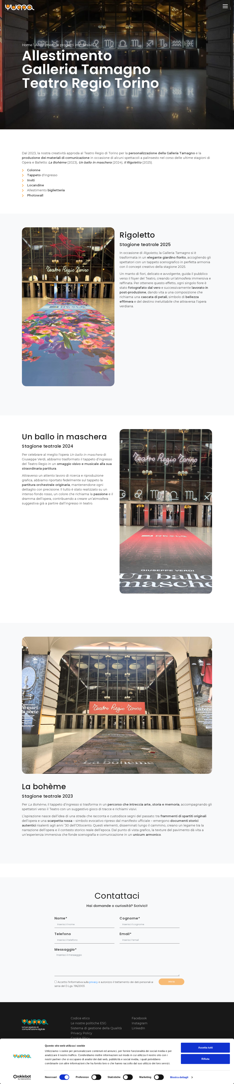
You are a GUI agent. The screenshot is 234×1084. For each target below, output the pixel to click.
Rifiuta (205, 1058)
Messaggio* (65, 950)
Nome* (60, 918)
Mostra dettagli (179, 1077)
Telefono (62, 934)
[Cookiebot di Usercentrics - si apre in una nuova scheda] (22, 1077)
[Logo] (19, 7)
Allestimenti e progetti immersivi (63, 45)
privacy (93, 982)
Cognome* (130, 918)
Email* (126, 934)
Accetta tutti (205, 1047)
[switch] (96, 1077)
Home (27, 45)
